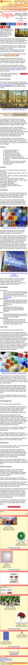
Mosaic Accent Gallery (12, 8)
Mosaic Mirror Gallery (17, 8)
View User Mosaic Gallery (14, 646)
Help (16, 1)
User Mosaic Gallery (21, 8)
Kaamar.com (7, 1)
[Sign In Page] (27, 585)
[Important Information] (27, 656)
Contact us (2, 661)
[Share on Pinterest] (1, 27)
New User (2, 593)
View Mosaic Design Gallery (14, 628)
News (26, 2)
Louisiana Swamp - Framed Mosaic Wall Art (14, 109)
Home (1, 11)
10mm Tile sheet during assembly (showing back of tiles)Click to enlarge (14, 275)
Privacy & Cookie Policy (5, 658)
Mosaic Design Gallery (8, 8)
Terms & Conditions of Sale (6, 660)
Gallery (5, 11)
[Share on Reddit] (5, 27)
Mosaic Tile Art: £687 (11, 55)
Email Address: (3, 586)
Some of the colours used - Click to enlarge (14, 227)
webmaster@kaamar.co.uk (10, 662)
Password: (2, 589)
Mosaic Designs (12, 11)
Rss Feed (24, 1)
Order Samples (7, 297)
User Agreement (4, 657)
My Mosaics (11, 4)
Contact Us (26, 7)
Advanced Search (14, 654)
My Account (21, 3)
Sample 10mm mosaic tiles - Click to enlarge (14, 373)
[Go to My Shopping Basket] (27, 510)
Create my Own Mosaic (3, 8)
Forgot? (9, 589)
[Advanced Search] (27, 648)
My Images (16, 3)
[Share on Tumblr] (8, 27)
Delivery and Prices (16, 69)
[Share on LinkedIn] (25, 24)
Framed (18, 11)
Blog (19, 1)
